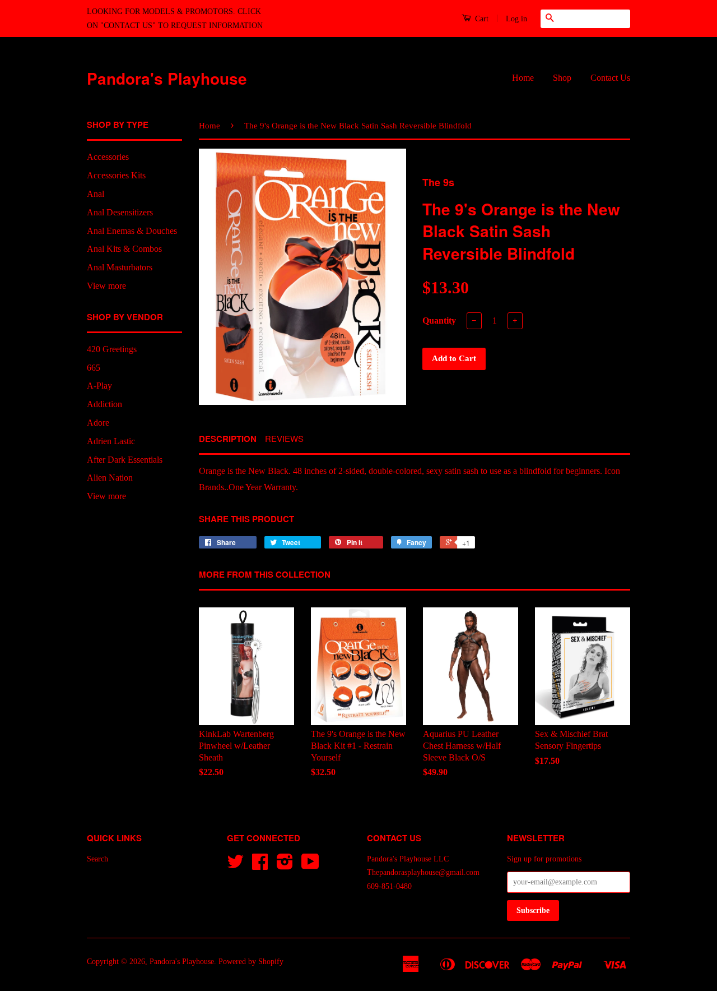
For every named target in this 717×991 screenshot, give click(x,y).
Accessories (108, 157)
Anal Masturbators (119, 267)
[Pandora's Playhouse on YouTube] (310, 865)
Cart (480, 19)
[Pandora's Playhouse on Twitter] (235, 865)
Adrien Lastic (111, 441)
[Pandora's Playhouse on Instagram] (285, 865)
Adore (98, 422)
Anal (95, 194)
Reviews (284, 438)
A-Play (99, 385)
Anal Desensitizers (120, 212)
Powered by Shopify (250, 961)
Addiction (104, 404)
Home (523, 77)
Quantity (439, 320)
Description (228, 439)
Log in (516, 19)
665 (93, 367)
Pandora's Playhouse (167, 78)
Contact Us (610, 77)
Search (97, 859)
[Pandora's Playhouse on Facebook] (260, 865)
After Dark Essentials (124, 459)
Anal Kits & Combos (124, 248)
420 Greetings (112, 349)
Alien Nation (110, 477)
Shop (562, 77)
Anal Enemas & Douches (132, 231)
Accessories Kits (116, 175)
